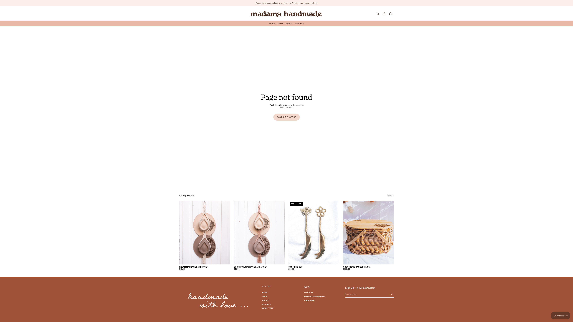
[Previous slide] (292, 232)
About (265, 300)
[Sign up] (391, 294)
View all (391, 196)
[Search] (378, 13)
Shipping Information (314, 296)
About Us (308, 293)
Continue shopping (286, 117)
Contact (266, 304)
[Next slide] (334, 232)
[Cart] (390, 13)
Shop (264, 296)
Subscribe (309, 300)
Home (265, 292)
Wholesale (268, 308)
